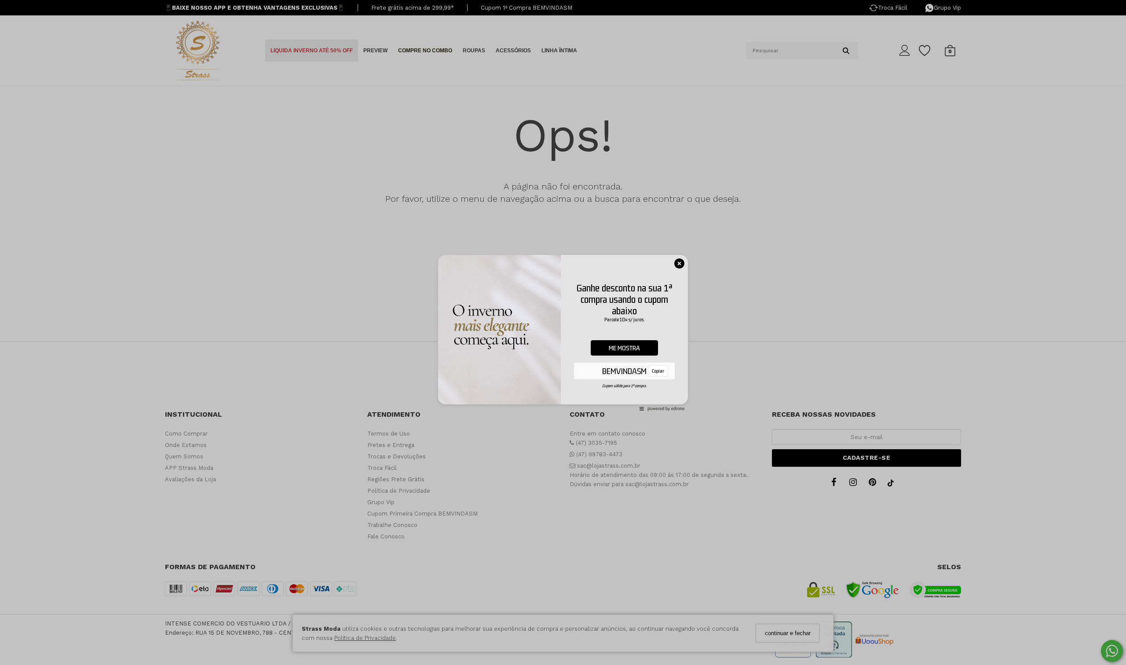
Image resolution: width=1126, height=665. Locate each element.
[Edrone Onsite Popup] (563, 332)
